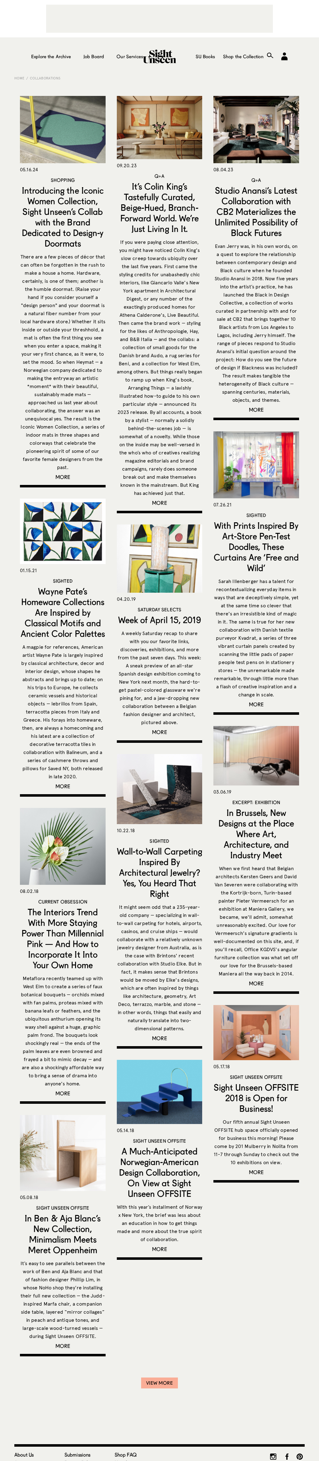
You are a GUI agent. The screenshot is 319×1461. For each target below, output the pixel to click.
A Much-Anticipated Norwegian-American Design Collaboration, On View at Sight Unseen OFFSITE (159, 1172)
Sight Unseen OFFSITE (256, 1077)
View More (159, 1383)
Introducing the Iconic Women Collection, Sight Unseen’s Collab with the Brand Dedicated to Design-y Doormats (63, 217)
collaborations (45, 78)
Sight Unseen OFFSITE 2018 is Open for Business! (256, 1098)
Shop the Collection (243, 56)
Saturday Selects (159, 609)
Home (19, 78)
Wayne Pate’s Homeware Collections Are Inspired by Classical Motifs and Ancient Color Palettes (63, 612)
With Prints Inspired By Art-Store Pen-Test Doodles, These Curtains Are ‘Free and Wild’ (256, 546)
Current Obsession (63, 901)
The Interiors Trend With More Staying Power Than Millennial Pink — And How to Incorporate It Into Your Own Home (62, 938)
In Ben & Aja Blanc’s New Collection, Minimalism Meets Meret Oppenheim (63, 1234)
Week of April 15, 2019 (159, 619)
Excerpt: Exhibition (256, 802)
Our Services (130, 56)
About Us (24, 1455)
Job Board (93, 56)
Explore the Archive (51, 56)
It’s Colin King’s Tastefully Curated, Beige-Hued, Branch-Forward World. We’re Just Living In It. (159, 207)
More (62, 477)
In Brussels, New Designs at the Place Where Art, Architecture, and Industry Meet (256, 833)
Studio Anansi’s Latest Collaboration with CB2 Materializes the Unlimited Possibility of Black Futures (256, 211)
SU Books (205, 56)
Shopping (63, 180)
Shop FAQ (126, 1455)
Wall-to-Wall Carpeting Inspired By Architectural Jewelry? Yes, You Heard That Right (159, 872)
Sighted (256, 515)
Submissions (77, 1455)
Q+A (159, 176)
